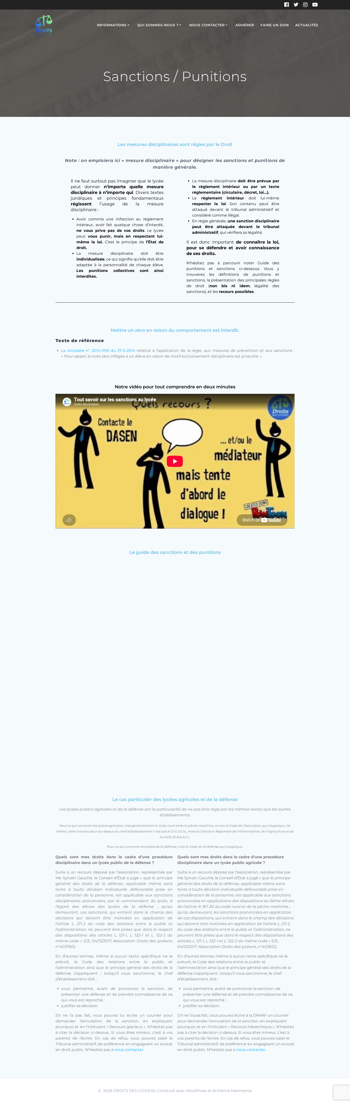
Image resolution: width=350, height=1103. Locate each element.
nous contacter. (129, 1049)
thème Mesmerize (234, 1090)
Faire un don (274, 25)
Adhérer (244, 25)
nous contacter (250, 1049)
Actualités (306, 25)
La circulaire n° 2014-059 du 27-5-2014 (98, 350)
